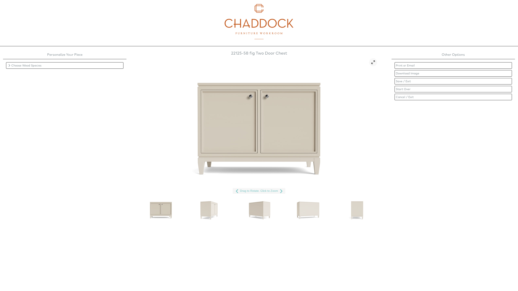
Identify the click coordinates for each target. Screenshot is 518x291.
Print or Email (405, 65)
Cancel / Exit (405, 97)
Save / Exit (403, 81)
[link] (373, 62)
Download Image (407, 73)
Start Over (403, 89)
